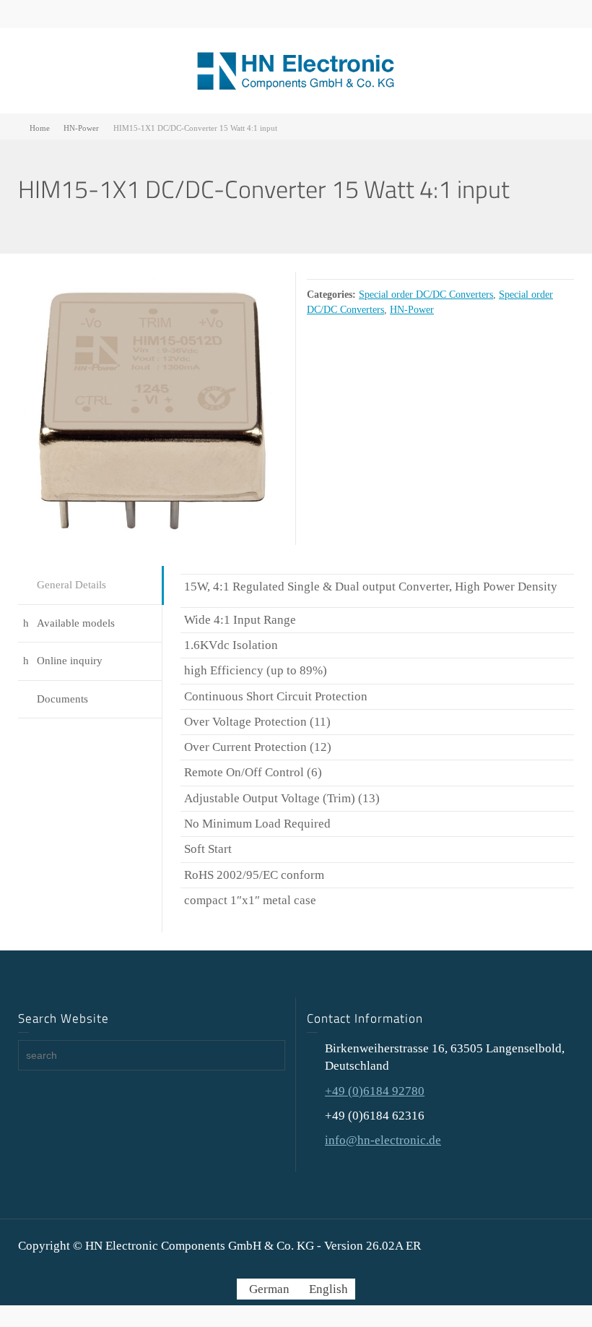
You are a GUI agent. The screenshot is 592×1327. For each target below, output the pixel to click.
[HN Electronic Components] (296, 70)
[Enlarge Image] (151, 408)
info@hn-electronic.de (383, 1140)
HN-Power (412, 309)
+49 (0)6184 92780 (375, 1091)
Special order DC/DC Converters (426, 294)
